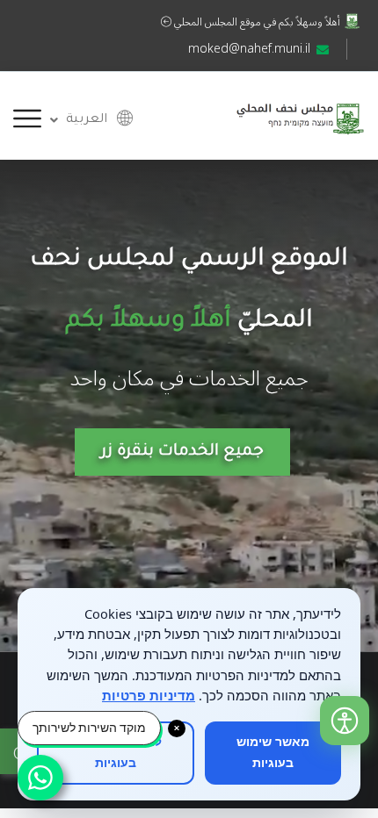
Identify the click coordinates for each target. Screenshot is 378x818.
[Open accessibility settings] (344, 720)
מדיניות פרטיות (148, 695)
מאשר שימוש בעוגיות (272, 752)
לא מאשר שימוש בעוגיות (115, 752)
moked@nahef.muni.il (249, 48)
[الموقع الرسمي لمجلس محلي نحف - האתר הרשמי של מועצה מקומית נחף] (300, 115)
